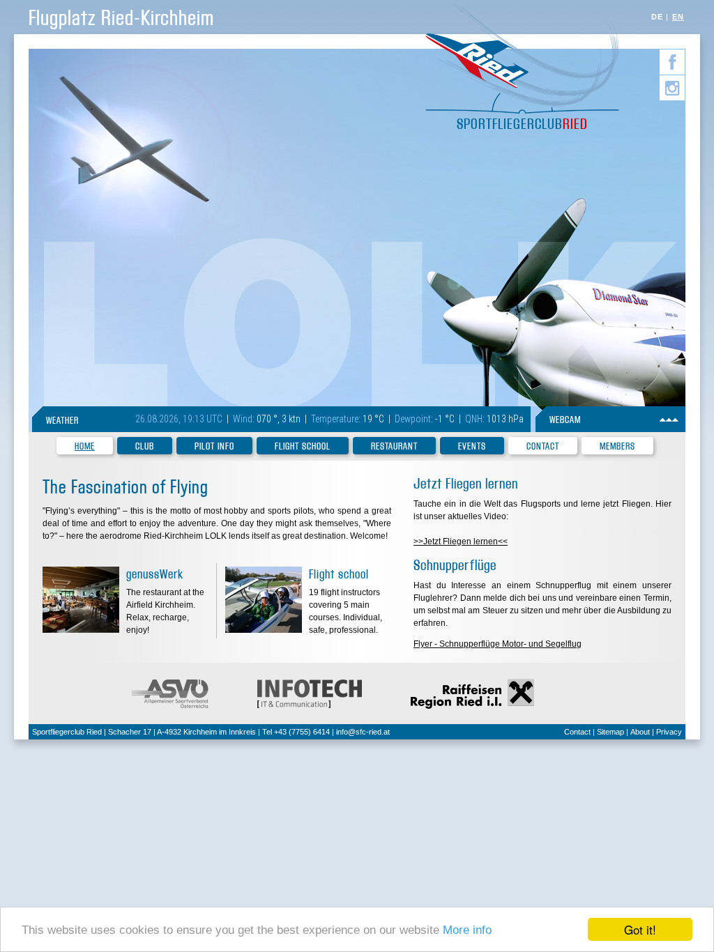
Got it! (640, 929)
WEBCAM (565, 420)
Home (85, 446)
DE (657, 17)
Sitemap (610, 732)
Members (617, 446)
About (640, 732)
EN (678, 17)
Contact (542, 446)
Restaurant (394, 446)
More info (467, 930)
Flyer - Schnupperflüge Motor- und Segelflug (497, 644)
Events (472, 446)
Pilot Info (214, 446)
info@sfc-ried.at (363, 732)
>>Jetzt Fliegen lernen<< (460, 541)
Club (144, 446)
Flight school (303, 446)
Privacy (669, 732)
